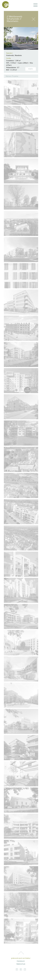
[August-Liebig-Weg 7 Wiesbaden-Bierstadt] (21, 800)
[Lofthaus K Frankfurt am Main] (21, 92)
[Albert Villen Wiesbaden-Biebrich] (21, 354)
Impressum (21, 961)
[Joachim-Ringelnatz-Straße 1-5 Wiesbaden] (21, 432)
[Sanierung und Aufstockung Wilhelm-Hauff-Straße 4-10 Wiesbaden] (21, 144)
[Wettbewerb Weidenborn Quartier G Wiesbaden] (21, 249)
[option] (21, 38)
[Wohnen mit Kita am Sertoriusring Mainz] (21, 669)
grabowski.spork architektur (20, 958)
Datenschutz (20, 964)
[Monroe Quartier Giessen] (21, 721)
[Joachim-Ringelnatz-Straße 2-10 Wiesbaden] (21, 459)
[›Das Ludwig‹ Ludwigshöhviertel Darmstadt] (21, 826)
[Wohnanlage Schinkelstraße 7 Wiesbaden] (21, 118)
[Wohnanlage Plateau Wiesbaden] (21, 223)
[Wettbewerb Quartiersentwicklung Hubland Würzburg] (21, 904)
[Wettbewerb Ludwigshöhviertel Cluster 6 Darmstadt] (21, 852)
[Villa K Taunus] (21, 170)
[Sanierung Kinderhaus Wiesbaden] (21, 773)
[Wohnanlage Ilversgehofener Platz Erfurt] (21, 328)
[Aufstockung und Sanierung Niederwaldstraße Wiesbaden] (21, 380)
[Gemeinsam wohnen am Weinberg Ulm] (21, 747)
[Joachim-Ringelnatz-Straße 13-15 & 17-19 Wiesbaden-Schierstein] (21, 511)
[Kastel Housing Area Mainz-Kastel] (21, 878)
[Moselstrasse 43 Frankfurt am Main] (21, 590)
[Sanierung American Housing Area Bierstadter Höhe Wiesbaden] (21, 275)
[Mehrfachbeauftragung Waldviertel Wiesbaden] (21, 616)
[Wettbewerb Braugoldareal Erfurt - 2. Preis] (21, 642)
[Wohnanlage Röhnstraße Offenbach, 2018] (21, 301)
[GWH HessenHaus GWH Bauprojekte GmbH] (21, 931)
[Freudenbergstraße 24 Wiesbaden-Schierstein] (21, 695)
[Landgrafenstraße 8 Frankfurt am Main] (21, 197)
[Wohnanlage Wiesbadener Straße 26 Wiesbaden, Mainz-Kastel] (21, 564)
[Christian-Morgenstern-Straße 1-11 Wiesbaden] (21, 485)
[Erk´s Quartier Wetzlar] (21, 406)
